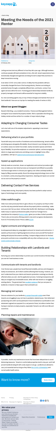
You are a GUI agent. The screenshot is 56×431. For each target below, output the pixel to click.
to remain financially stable (33, 295)
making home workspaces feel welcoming (30, 155)
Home (3, 397)
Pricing (11, 397)
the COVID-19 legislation (39, 367)
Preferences (41, 417)
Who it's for (4, 402)
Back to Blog (5, 15)
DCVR (31, 219)
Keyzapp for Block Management (28, 402)
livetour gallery (24, 214)
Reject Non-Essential (28, 417)
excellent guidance (31, 282)
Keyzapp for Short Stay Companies (30, 398)
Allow (50, 417)
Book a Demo (48, 380)
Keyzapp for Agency (15, 402)
